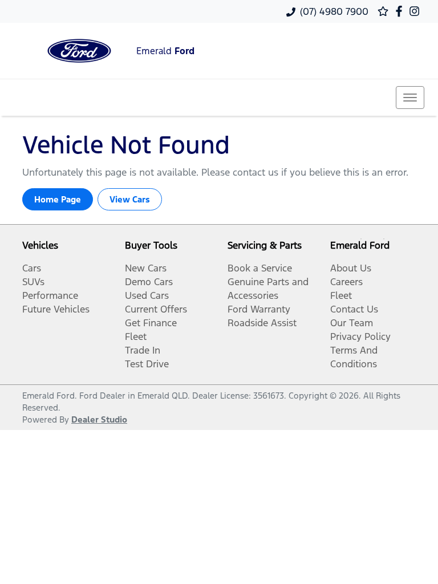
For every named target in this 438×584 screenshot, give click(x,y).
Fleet (136, 336)
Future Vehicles (56, 309)
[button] (410, 97)
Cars (31, 268)
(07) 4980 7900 (334, 11)
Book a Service (260, 268)
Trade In (142, 350)
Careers (346, 281)
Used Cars (147, 295)
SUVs (33, 281)
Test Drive (147, 364)
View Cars (130, 199)
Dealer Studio (99, 419)
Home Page (57, 199)
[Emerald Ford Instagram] (416, 11)
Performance (50, 295)
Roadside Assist (262, 323)
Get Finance (151, 323)
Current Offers (156, 309)
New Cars (146, 268)
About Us (350, 268)
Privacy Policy (360, 336)
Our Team (351, 323)
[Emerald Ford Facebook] (401, 11)
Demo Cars (149, 281)
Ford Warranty (259, 309)
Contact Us (354, 309)
